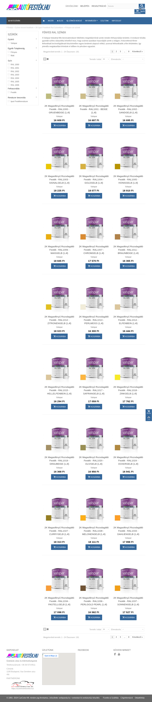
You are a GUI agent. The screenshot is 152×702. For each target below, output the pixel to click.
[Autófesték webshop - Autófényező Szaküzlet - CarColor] (28, 6)
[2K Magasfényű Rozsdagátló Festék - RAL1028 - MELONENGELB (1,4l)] (94, 507)
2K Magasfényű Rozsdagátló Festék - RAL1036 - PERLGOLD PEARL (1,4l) (94, 601)
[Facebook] (114, 654)
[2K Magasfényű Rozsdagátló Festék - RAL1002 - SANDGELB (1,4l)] (128, 85)
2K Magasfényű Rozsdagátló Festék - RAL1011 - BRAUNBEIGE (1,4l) (128, 249)
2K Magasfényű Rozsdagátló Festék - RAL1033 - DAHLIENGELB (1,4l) (128, 530)
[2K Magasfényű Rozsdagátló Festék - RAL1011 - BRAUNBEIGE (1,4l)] (128, 226)
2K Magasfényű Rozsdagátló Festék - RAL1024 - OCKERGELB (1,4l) (128, 460)
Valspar (14, 43)
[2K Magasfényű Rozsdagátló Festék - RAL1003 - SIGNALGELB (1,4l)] (59, 155)
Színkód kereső (75, 21)
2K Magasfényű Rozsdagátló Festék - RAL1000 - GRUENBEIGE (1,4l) (59, 109)
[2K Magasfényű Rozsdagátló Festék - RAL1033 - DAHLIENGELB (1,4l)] (128, 507)
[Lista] (47, 59)
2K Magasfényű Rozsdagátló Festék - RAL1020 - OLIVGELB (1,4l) (94, 460)
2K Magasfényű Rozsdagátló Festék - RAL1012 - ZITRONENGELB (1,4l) (59, 320)
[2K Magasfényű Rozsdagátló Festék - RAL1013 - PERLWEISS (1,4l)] (94, 296)
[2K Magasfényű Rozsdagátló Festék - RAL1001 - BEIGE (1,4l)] (94, 85)
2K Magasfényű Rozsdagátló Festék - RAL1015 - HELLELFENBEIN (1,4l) (59, 390)
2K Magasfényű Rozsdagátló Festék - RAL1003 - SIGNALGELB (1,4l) (59, 179)
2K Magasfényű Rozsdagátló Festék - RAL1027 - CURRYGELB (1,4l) (59, 530)
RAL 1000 (15, 65)
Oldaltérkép (140, 698)
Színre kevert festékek (24, 28)
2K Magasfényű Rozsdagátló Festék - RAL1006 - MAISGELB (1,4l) (59, 249)
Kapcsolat (116, 21)
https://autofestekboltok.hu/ (22, 689)
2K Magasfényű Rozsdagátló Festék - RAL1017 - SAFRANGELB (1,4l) (94, 390)
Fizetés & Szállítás (111, 698)
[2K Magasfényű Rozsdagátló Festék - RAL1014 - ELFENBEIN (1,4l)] (128, 296)
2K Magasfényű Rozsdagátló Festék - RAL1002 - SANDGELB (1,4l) (128, 109)
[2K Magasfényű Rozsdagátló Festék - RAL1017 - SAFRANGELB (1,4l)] (94, 366)
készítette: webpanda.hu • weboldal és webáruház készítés (75, 698)
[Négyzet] (44, 59)
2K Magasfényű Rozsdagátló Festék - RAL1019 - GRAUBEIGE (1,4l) (59, 460)
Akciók (51, 21)
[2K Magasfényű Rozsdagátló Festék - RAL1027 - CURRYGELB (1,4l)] (59, 507)
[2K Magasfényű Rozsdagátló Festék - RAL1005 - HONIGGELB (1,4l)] (128, 155)
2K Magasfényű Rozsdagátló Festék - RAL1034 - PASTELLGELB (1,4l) (59, 601)
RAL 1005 (15, 82)
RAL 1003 (15, 75)
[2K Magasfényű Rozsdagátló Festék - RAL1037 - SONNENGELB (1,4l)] (128, 577)
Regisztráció (99, 6)
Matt (12, 56)
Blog (61, 21)
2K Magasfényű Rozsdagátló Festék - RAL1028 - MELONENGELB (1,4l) (94, 530)
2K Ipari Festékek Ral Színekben (49, 28)
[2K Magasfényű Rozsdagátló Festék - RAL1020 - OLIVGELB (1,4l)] (94, 436)
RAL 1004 (15, 78)
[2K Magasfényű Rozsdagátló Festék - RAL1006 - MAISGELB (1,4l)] (59, 226)
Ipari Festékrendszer (19, 101)
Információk (90, 21)
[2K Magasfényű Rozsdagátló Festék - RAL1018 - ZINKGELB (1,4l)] (128, 366)
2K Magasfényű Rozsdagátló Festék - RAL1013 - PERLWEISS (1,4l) (94, 320)
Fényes (14, 52)
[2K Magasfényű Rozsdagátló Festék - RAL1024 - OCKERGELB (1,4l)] (128, 436)
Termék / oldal (95, 59)
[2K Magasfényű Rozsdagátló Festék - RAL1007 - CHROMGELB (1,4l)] (94, 226)
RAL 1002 (15, 71)
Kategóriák (15, 21)
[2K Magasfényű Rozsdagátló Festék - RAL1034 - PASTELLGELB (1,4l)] (59, 577)
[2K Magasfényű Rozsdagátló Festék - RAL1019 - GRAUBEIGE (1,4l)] (59, 436)
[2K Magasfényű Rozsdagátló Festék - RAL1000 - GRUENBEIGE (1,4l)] (59, 85)
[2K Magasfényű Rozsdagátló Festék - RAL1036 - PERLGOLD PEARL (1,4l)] (94, 577)
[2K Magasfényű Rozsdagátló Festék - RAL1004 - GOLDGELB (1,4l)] (94, 155)
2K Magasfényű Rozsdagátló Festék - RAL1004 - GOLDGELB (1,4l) (94, 179)
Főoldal (10, 28)
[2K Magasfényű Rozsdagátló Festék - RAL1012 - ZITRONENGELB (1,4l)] (59, 296)
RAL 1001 (15, 68)
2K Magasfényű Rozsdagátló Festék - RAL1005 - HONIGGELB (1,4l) (128, 179)
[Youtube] (119, 654)
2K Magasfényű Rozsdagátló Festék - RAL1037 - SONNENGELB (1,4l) (128, 601)
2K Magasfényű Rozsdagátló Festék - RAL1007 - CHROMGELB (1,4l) (94, 249)
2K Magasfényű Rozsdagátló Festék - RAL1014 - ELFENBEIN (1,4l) (128, 320)
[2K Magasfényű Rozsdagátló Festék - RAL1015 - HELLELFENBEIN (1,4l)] (59, 366)
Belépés (84, 6)
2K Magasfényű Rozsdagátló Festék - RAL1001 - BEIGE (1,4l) (94, 109)
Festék (13, 92)
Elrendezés (116, 59)
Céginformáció (127, 698)
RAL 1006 (15, 85)
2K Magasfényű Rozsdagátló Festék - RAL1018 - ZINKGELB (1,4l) (128, 390)
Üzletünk (104, 21)
